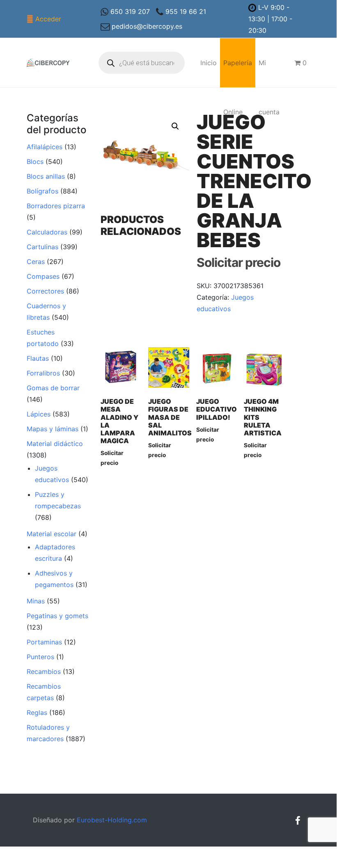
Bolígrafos (42, 191)
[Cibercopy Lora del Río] (48, 62)
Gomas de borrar (53, 388)
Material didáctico (55, 443)
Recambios (44, 671)
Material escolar (51, 534)
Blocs (35, 161)
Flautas (38, 358)
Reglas (37, 712)
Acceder (48, 19)
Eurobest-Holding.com (112, 820)
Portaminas (44, 642)
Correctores (45, 291)
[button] (175, 126)
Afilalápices (44, 147)
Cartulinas (42, 247)
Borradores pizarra (56, 206)
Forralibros (43, 373)
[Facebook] (297, 820)
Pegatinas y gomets (57, 616)
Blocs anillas (46, 176)
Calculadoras (47, 232)
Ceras (36, 261)
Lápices (38, 414)
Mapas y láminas (52, 429)
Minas (36, 601)
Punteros (40, 657)
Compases (43, 276)
